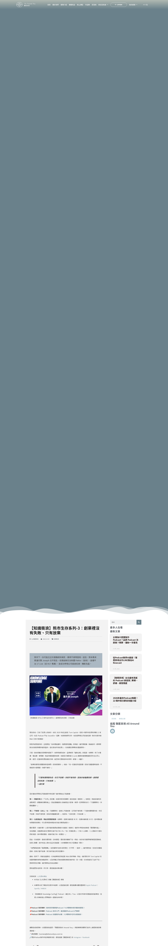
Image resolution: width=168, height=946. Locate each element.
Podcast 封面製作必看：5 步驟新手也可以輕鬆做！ (64, 914)
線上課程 (80, 5)
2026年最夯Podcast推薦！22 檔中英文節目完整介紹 (125, 699)
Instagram (77, 937)
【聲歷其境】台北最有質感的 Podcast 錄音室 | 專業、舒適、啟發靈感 (125, 680)
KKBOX (43, 888)
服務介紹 (64, 5)
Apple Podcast (91, 885)
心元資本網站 (42, 876)
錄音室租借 (102, 5)
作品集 (87, 5)
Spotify (37, 888)
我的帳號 (132, 5)
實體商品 (72, 5)
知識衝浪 (56, 639)
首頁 (49, 5)
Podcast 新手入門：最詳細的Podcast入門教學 (63, 911)
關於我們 (55, 5)
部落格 (94, 5)
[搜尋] (138, 622)
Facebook (85, 937)
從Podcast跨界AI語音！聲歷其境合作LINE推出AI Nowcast (125, 660)
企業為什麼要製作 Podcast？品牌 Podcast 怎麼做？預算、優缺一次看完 (125, 640)
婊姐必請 (122, 718)
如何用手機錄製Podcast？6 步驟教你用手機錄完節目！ (65, 908)
